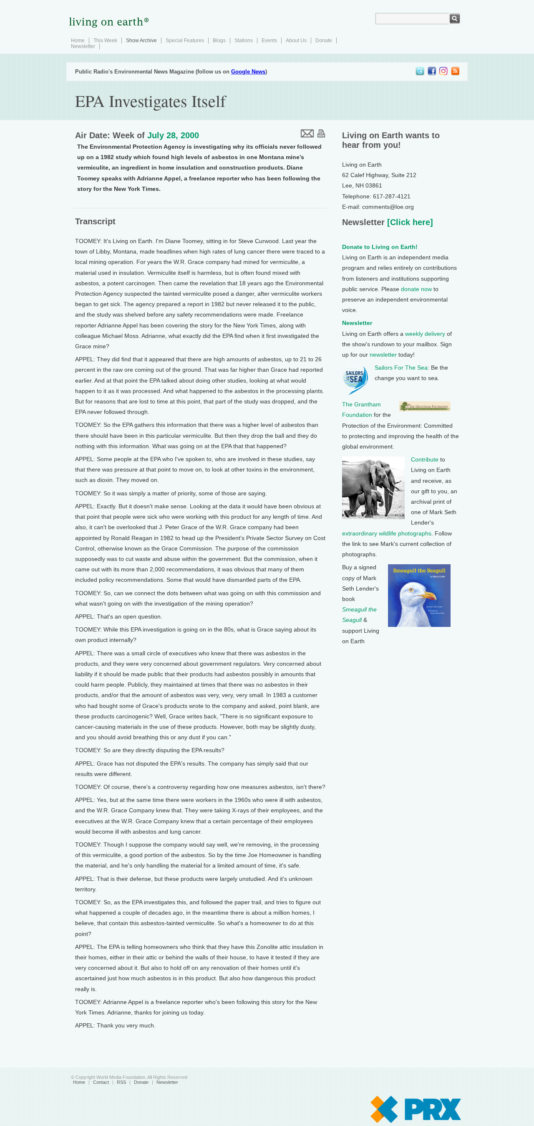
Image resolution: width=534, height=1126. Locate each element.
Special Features (185, 40)
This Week (105, 40)
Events (269, 40)
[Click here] (409, 222)
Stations (243, 40)
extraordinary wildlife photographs (386, 533)
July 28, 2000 (173, 135)
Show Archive (141, 40)
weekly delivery (425, 333)
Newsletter (83, 46)
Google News (248, 71)
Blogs (219, 40)
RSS (121, 1082)
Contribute (424, 459)
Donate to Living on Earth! (380, 246)
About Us (296, 40)
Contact (101, 1082)
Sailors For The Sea (401, 367)
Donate (323, 40)
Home (78, 40)
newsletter (383, 354)
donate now (416, 289)
